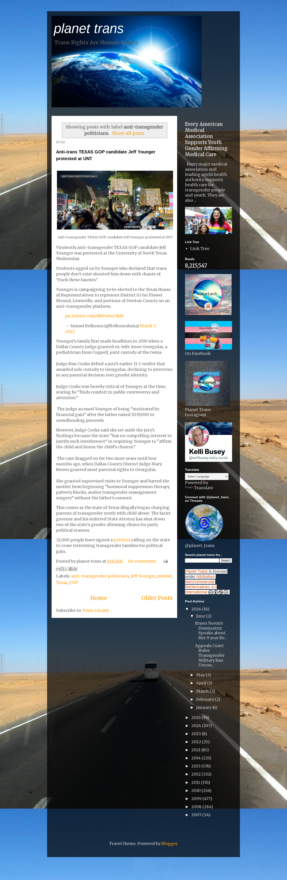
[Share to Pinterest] (75, 569)
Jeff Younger (143, 576)
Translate (203, 487)
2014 (196, 758)
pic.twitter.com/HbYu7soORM (94, 315)
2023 (196, 733)
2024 (196, 725)
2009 (196, 798)
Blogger (169, 843)
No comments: (143, 561)
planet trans (89, 28)
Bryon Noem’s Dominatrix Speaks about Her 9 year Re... (211, 630)
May (201, 674)
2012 (196, 774)
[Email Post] (165, 561)
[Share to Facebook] (71, 569)
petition (121, 539)
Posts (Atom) (96, 610)
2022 (196, 741)
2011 (196, 782)
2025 (196, 717)
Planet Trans (196, 571)
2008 (196, 806)
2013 (196, 766)
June (201, 616)
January (204, 707)
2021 (196, 749)
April (201, 682)
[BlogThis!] (62, 569)
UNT (73, 582)
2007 (196, 814)
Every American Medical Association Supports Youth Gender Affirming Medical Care (206, 139)
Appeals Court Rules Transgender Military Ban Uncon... (210, 655)
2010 (196, 790)
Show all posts (128, 133)
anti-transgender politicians (100, 576)
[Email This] (58, 569)
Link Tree (199, 248)
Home (98, 597)
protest (164, 576)
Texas (61, 582)
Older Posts (157, 597)
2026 (196, 609)
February (205, 699)
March (203, 691)
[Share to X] (66, 569)
